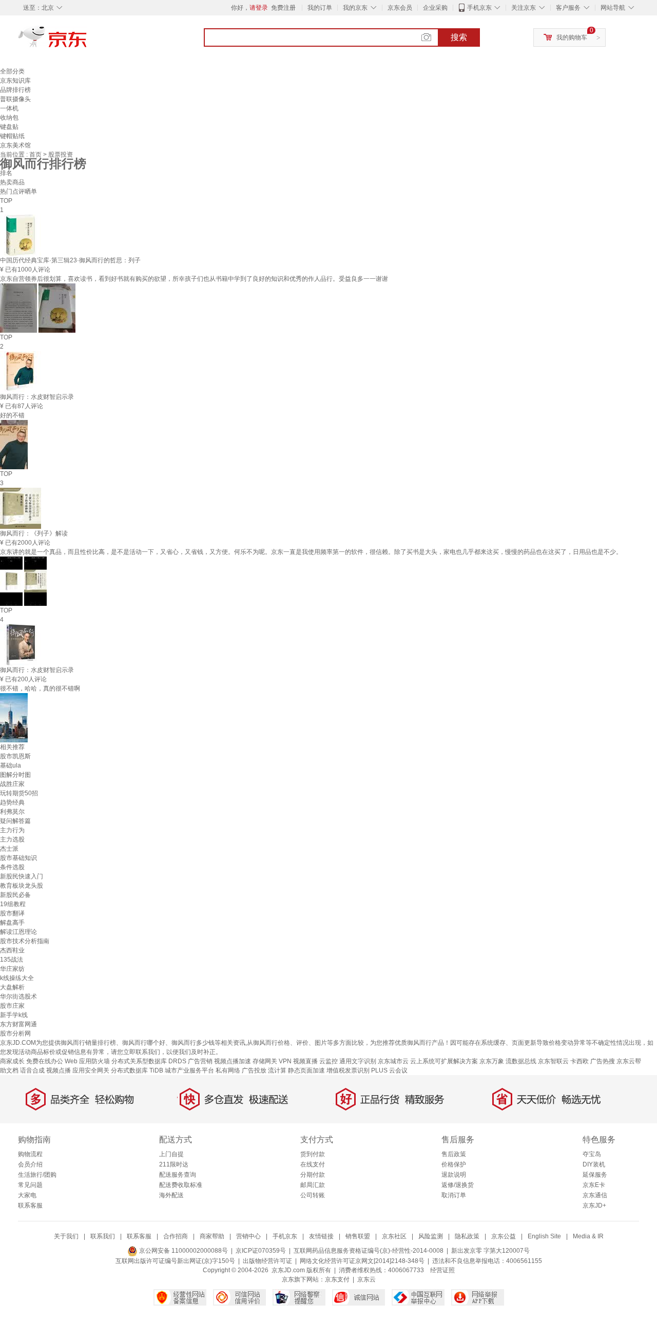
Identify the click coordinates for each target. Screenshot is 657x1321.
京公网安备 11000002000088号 (183, 1250)
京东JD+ (594, 1205)
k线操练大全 (17, 978)
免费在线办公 (44, 1061)
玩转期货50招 (19, 793)
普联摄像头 (15, 99)
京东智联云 (553, 1061)
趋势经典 (12, 802)
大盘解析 (12, 987)
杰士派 (9, 848)
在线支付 (312, 1164)
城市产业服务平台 (189, 1070)
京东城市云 (393, 1061)
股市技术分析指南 (24, 941)
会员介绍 (30, 1164)
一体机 (9, 108)
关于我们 (66, 1236)
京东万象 (491, 1061)
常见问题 (30, 1185)
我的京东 (355, 7)
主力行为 (12, 830)
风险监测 (430, 1236)
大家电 (27, 1195)
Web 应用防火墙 (87, 1061)
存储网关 (265, 1061)
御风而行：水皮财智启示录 (37, 396)
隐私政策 (467, 1236)
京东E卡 (594, 1185)
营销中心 (248, 1236)
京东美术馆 (15, 145)
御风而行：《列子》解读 (34, 533)
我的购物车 (571, 37)
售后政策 (453, 1154)
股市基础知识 (18, 857)
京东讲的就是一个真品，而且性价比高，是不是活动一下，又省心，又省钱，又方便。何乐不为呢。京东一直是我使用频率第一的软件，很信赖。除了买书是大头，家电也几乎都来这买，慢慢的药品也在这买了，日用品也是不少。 (311, 552)
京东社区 (394, 1236)
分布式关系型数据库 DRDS (148, 1061)
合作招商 (175, 1236)
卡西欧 (579, 1061)
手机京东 (479, 7)
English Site (544, 1236)
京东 (87, 41)
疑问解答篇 (15, 821)
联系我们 (102, 1236)
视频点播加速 (232, 1061)
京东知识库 (15, 80)
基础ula (10, 765)
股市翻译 (12, 913)
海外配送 (171, 1195)
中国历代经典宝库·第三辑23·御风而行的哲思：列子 (70, 260)
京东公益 (503, 1236)
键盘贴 (9, 126)
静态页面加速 (306, 1070)
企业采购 (435, 7)
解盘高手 (12, 922)
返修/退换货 (457, 1185)
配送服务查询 (177, 1174)
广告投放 (254, 1070)
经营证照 (442, 1270)
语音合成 (32, 1070)
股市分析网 (15, 1033)
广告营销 (200, 1061)
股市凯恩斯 (15, 756)
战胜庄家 (12, 784)
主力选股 (12, 839)
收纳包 (9, 117)
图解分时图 (15, 774)
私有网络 (228, 1070)
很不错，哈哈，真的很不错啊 (40, 688)
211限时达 (173, 1164)
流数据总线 (521, 1061)
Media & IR (588, 1236)
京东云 (366, 1279)
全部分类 (12, 71)
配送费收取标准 (180, 1185)
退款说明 (453, 1174)
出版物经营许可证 (267, 1261)
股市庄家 (12, 1005)
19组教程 (13, 904)
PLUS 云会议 (389, 1070)
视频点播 (58, 1070)
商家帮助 (212, 1236)
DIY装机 (594, 1164)
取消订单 (453, 1195)
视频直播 (305, 1061)
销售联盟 (357, 1236)
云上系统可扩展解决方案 (444, 1061)
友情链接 (321, 1236)
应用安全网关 (90, 1070)
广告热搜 (602, 1061)
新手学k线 (14, 1015)
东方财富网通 (18, 1024)
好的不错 (12, 415)
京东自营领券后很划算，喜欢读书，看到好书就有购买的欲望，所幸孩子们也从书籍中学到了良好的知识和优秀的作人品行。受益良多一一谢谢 (194, 278)
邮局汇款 (312, 1185)
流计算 (277, 1070)
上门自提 (171, 1154)
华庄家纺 (12, 968)
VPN (285, 1061)
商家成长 (12, 1061)
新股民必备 (15, 894)
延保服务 (595, 1174)
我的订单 (319, 7)
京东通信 (595, 1195)
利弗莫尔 (12, 811)
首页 (36, 154)
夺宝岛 (592, 1154)
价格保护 (453, 1164)
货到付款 (312, 1154)
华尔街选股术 (18, 996)
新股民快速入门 (21, 876)
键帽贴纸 (12, 136)
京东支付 (337, 1279)
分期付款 (312, 1174)
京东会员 (400, 7)
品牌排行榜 (15, 89)
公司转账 (312, 1195)
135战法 (11, 959)
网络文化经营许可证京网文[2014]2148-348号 (362, 1261)
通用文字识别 (357, 1061)
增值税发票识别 (348, 1070)
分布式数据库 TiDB (137, 1070)
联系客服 (30, 1205)
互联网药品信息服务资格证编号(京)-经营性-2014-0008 (368, 1250)
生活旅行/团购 (37, 1174)
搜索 (459, 37)
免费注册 (283, 7)
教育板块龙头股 (21, 885)
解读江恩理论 (18, 931)
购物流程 (30, 1154)
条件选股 (12, 867)
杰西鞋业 (12, 950)
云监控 (328, 1061)
